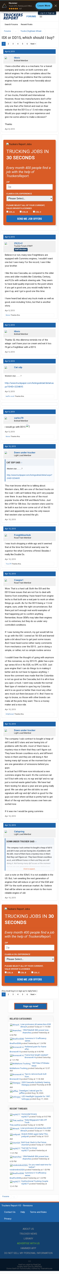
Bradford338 (15, 1043)
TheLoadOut (15, 1125)
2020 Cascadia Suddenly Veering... (36, 1082)
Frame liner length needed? (36, 1055)
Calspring (19, 831)
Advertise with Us (28, 1243)
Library (28, 1238)
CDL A (11, 212)
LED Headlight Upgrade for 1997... (36, 1096)
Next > (33, 44)
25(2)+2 (18, 243)
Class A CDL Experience (19, 193)
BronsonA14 (15, 1052)
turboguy (25, 1099)
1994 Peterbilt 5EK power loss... (36, 1030)
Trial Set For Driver (29, 1148)
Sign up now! (30, 1006)
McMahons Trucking (19, 1068)
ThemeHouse (46, 1268)
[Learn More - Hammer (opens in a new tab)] (29, 5)
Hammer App (28, 1248)
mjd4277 (25, 1116)
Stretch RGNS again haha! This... (35, 1134)
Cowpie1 (18, 580)
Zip (8, 182)
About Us (28, 1228)
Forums (31, 16)
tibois (17, 57)
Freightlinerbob (22, 535)
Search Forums (11, 24)
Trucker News (28, 1233)
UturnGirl (25, 1145)
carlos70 (18, 418)
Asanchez (27, 1032)
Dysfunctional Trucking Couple (34, 1181)
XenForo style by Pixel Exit (29, 1264)
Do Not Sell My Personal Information (28, 1253)
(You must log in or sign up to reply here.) (19, 991)
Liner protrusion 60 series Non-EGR (35, 1024)
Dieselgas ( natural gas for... (31, 1090)
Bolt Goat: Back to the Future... (34, 1142)
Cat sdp (18, 367)
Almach (23, 1027)
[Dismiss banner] (55, 5)
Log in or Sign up (47, 13)
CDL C (38, 212)
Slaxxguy (25, 1085)
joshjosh (25, 1136)
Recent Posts (26, 24)
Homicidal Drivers (29, 1114)
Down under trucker (24, 452)
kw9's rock (10, 396)
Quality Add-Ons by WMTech (29, 1266)
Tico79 (8, 564)
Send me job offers (29, 218)
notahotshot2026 (17, 1170)
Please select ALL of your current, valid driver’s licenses (25, 206)
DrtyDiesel (10, 714)
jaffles (22, 1093)
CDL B (25, 212)
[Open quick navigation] (53, 31)
